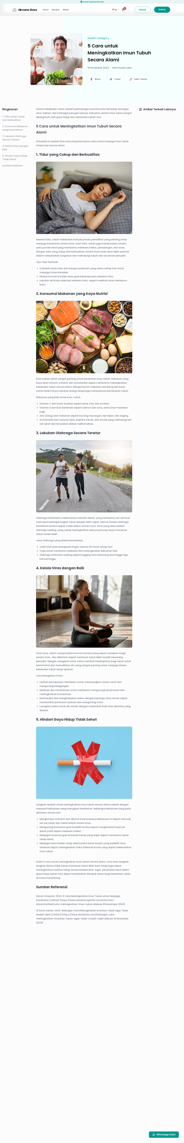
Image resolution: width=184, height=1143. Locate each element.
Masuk (142, 9)
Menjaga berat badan (52, 843)
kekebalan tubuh (46, 669)
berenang (103, 555)
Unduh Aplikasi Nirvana (93, 2)
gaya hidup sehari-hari (49, 874)
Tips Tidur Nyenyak (47, 262)
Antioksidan (46, 419)
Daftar (162, 9)
